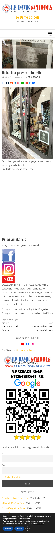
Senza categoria (13, 319)
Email (4, 465)
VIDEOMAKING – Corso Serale (13, 503)
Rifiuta (19, 528)
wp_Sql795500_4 (34, 77)
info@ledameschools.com (27, 350)
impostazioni (38, 523)
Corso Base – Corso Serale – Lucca (16, 498)
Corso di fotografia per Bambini (14, 508)
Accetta (8, 528)
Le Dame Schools (27, 17)
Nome (4, 453)
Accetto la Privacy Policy (13, 477)
